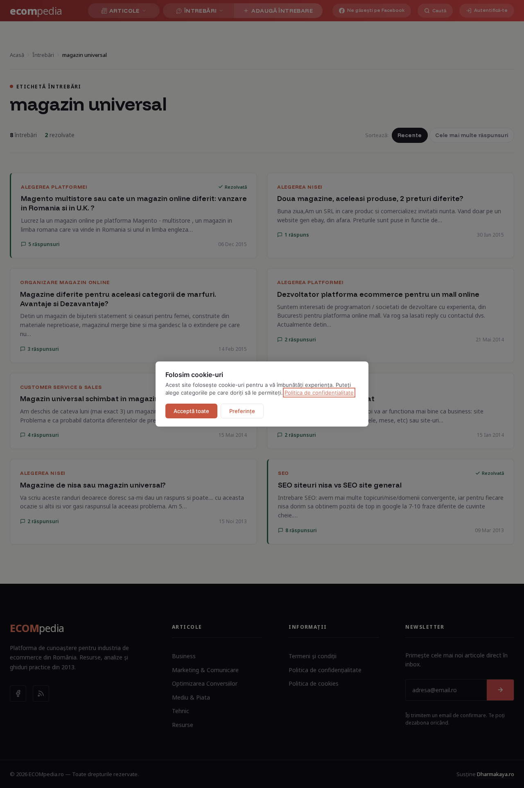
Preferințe (242, 411)
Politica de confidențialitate (319, 392)
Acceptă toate (191, 411)
